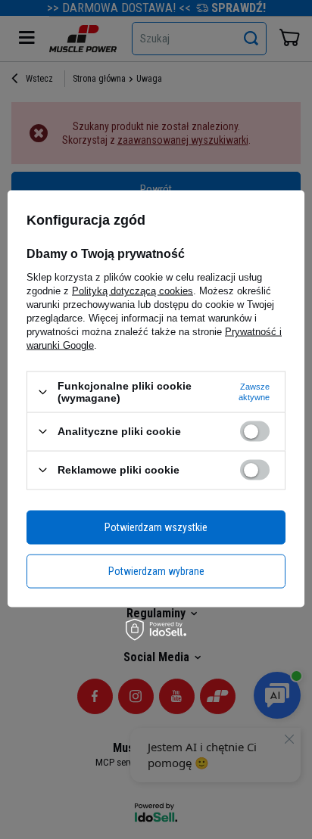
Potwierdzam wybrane (156, 571)
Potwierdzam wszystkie (156, 527)
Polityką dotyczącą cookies (132, 291)
